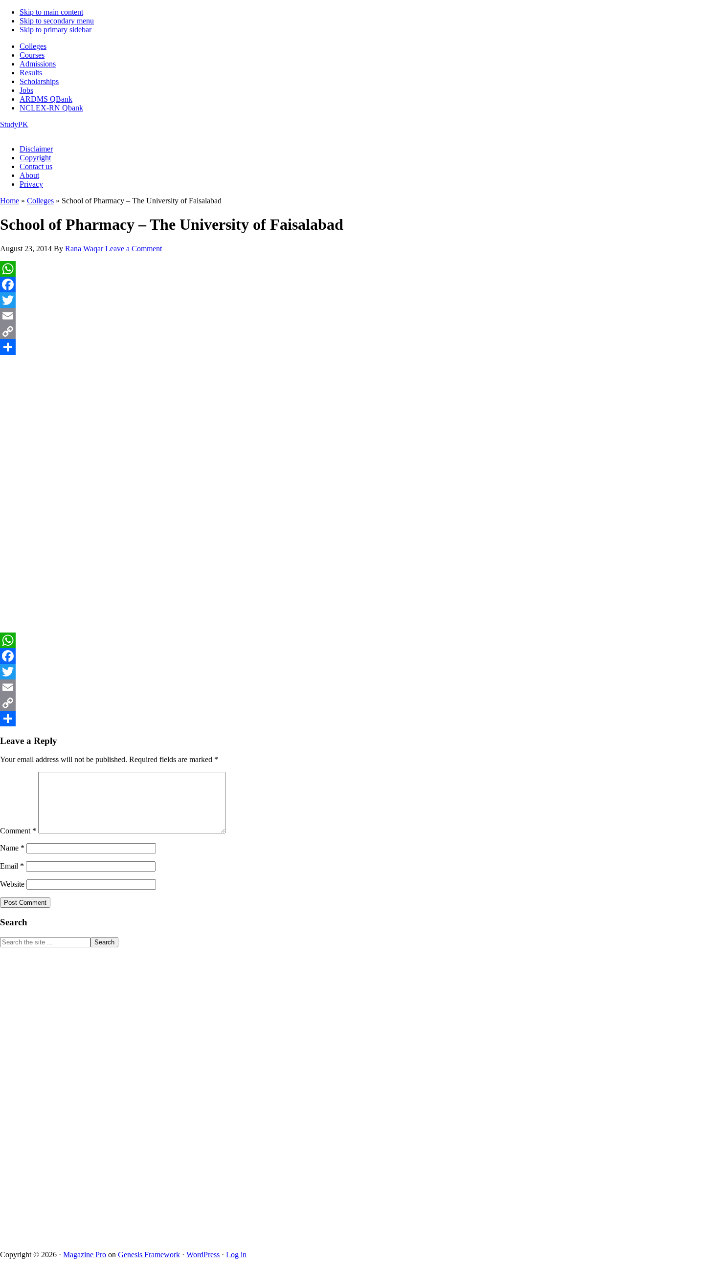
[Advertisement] (359, 421)
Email (12, 866)
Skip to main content (51, 12)
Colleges (40, 201)
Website (12, 884)
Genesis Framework (149, 1254)
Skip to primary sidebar (55, 29)
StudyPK (14, 124)
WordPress (203, 1254)
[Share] (359, 347)
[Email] (359, 316)
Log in (236, 1254)
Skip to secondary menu (57, 21)
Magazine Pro (84, 1254)
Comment (18, 831)
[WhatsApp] (359, 269)
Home (9, 201)
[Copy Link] (359, 331)
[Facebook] (359, 284)
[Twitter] (359, 300)
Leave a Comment (133, 248)
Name (12, 848)
